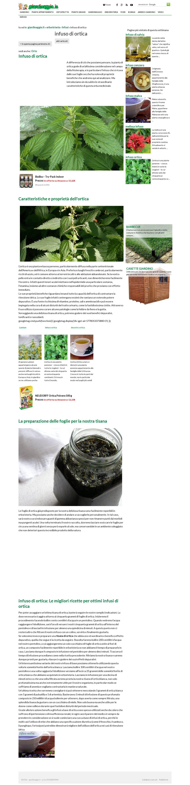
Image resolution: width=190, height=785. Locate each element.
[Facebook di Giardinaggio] (117, 5)
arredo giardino (146, 12)
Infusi (65, 27)
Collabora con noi (149, 780)
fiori (123, 12)
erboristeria (111, 12)
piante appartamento (43, 12)
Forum (108, 5)
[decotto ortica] (82, 346)
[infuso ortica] (56, 346)
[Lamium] (31, 346)
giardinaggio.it (36, 27)
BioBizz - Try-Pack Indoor (49, 176)
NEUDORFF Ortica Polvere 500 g (53, 395)
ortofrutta (62, 12)
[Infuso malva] (36, 744)
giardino (24, 12)
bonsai (131, 12)
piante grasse (78, 12)
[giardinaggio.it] (38, 6)
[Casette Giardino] (149, 285)
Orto (34, 51)
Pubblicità (163, 780)
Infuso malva (26, 733)
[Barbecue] (149, 243)
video (161, 12)
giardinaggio (95, 12)
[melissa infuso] (139, 140)
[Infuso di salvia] (139, 49)
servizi (23, 17)
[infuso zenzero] (139, 79)
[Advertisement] (51, 24)
